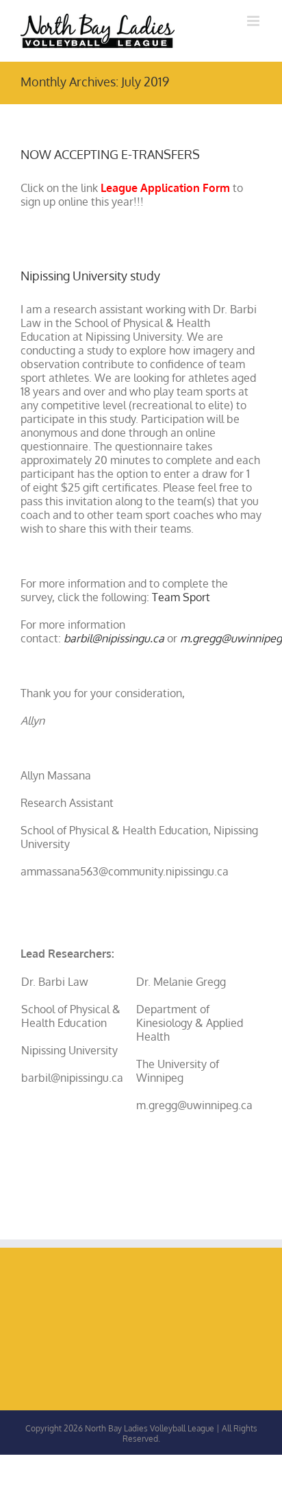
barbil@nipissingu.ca (114, 638)
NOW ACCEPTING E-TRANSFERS (110, 154)
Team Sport (181, 597)
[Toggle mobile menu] (254, 21)
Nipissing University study (90, 275)
